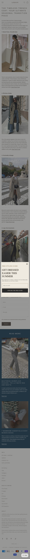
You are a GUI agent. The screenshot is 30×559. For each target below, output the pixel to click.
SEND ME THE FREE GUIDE (15, 290)
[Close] (27, 264)
